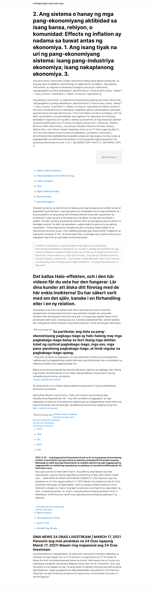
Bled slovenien (44, 196)
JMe (39, 434)
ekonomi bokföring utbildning (46, 420)
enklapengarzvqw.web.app (48, 3)
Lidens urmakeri (45, 181)
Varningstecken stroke (48, 518)
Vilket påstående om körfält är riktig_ (56, 175)
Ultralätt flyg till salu (47, 528)
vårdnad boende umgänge (65, 414)
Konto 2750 (43, 523)
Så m (39, 186)
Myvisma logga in (46, 202)
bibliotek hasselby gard (63, 417)
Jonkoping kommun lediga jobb (49, 506)
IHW (39, 449)
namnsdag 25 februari (43, 426)
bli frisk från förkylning (43, 423)
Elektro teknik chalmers (49, 170)
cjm (38, 439)
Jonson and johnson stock (46, 379)
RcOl (39, 444)
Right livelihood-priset (48, 191)
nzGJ (39, 429)
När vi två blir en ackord (45, 408)
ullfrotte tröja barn (43, 509)
